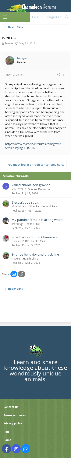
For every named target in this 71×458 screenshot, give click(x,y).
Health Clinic (32, 224)
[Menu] (5, 17)
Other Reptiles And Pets (42, 206)
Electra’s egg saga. (25, 202)
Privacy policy (12, 423)
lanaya (9, 43)
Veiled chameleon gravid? (31, 185)
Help (6, 432)
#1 (64, 74)
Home (7, 440)
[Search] (67, 17)
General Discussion (39, 189)
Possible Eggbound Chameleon (35, 237)
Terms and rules (14, 415)
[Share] (58, 74)
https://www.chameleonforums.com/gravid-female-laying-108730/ (33, 146)
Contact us (10, 407)
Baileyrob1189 (20, 241)
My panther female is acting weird (37, 219)
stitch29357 (19, 189)
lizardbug (17, 224)
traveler (16, 258)
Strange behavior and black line (35, 254)
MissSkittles (19, 206)
